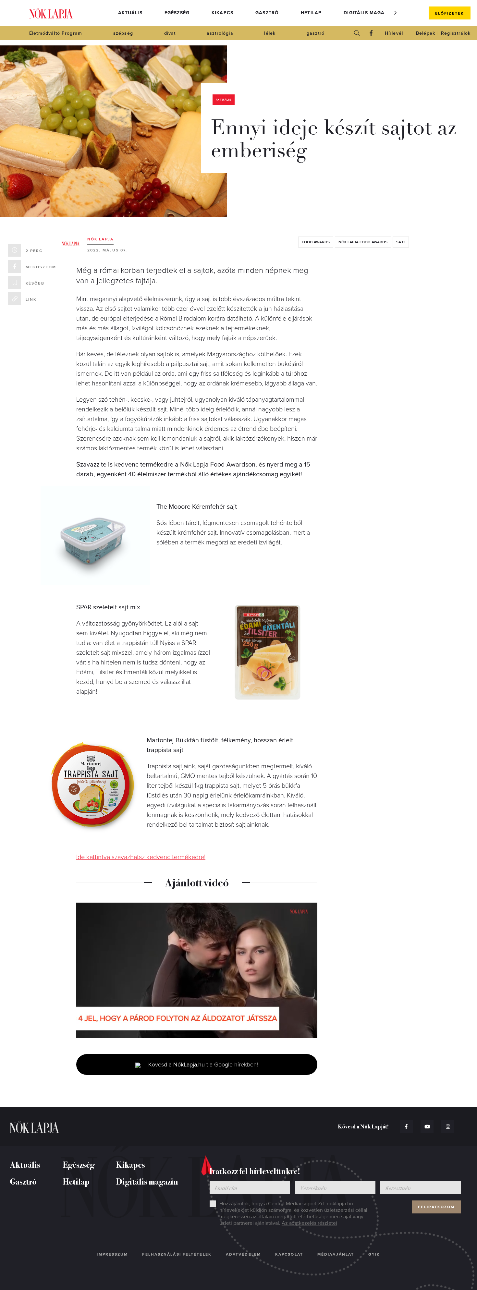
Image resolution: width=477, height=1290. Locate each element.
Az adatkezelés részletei (309, 1223)
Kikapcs (222, 13)
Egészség (177, 13)
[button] (395, 13)
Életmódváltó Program (55, 33)
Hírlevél (394, 33)
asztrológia (220, 33)
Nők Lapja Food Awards (362, 242)
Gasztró (267, 13)
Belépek (425, 33)
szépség (123, 33)
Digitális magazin (368, 13)
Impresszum (112, 1254)
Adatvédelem (243, 1254)
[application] (196, 970)
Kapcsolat (289, 1254)
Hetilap (311, 13)
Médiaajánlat (335, 1254)
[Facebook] (371, 33)
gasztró (315, 33)
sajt (400, 242)
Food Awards (316, 242)
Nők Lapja (51, 13)
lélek (269, 33)
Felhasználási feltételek (176, 1254)
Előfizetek (449, 13)
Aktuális (130, 13)
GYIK (374, 1254)
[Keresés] (357, 33)
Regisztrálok (456, 33)
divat (170, 33)
